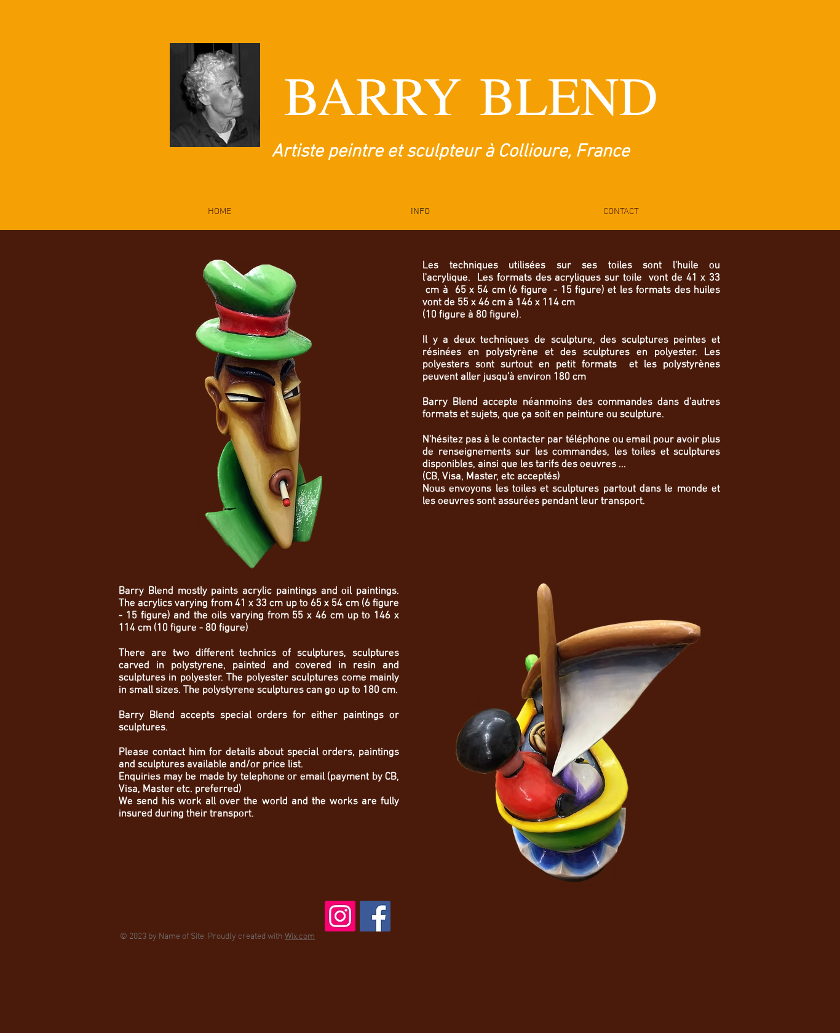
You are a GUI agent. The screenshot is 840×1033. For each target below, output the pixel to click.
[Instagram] (340, 916)
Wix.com (300, 936)
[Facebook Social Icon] (375, 916)
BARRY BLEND (471, 94)
